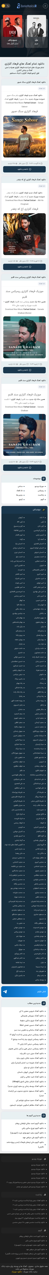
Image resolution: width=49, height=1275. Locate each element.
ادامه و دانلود (23, 169)
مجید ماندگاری (17, 871)
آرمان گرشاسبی (39, 530)
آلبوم (42, 499)
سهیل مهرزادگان (17, 753)
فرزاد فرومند (18, 818)
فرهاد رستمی (18, 823)
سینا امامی (19, 740)
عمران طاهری (18, 805)
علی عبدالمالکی (38, 783)
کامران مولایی (18, 831)
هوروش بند (40, 971)
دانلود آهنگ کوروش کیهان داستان (30, 1072)
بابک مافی (19, 609)
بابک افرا (20, 605)
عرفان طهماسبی (17, 775)
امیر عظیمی (19, 587)
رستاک (41, 683)
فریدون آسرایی (39, 827)
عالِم (21, 770)
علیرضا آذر (40, 792)
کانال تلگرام (41, 991)
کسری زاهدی (18, 836)
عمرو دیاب (40, 810)
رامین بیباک (19, 679)
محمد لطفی (39, 897)
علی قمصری (18, 783)
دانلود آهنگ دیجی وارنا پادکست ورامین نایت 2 (29, 1205)
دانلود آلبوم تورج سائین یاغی (33, 1128)
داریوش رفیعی (18, 670)
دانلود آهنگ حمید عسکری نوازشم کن (30, 1100)
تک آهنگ (19, 490)
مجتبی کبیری (39, 862)
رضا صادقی (19, 687)
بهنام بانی (19, 618)
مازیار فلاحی (39, 849)
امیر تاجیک (19, 578)
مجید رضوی (39, 871)
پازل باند (20, 626)
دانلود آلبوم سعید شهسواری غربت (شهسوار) (27, 1133)
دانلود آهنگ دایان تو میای (34, 1067)
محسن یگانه (18, 884)
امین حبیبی (40, 600)
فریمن (20, 827)
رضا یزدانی (40, 696)
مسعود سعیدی (17, 910)
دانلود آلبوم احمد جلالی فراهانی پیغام (29, 1123)
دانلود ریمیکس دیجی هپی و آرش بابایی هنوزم (26, 1048)
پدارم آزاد (41, 631)
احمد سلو (19, 557)
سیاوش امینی (18, 735)
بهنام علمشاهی (17, 622)
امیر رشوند (19, 583)
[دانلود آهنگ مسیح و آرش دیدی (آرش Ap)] (12, 26)
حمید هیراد (40, 670)
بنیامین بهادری (17, 613)
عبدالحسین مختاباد (37, 775)
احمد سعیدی (39, 557)
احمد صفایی (39, 561)
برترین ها (19, 495)
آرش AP (20, 522)
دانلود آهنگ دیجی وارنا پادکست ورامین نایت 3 (29, 1200)
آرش (42, 522)
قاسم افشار (40, 831)
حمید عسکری (18, 666)
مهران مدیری (39, 940)
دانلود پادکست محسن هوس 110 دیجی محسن (28, 1222)
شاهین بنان (19, 757)
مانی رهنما (19, 853)
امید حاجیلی (39, 578)
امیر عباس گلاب (38, 587)
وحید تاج (19, 971)
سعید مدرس (39, 727)
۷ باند (42, 517)
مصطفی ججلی (17, 919)
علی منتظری (19, 788)
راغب (42, 679)
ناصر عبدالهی (18, 958)
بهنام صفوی (40, 622)
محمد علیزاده (18, 892)
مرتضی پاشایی (18, 906)
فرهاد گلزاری (23, 95)
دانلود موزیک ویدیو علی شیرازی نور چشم (31, 1187)
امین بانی (40, 596)
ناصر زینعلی (40, 958)
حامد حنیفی (18, 648)
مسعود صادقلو (17, 914)
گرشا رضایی (19, 840)
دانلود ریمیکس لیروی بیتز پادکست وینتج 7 (27, 1039)
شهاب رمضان (39, 766)
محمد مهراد (18, 897)
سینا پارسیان (39, 744)
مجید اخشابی (18, 862)
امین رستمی (18, 596)
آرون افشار (19, 535)
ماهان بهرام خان (38, 858)
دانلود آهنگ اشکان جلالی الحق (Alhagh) (28, 1081)
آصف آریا (41, 539)
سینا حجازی (19, 744)
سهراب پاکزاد (18, 727)
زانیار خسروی (18, 705)
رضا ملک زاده (18, 692)
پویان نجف (19, 639)
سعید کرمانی (39, 722)
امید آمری (40, 574)
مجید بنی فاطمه (17, 866)
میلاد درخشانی (38, 949)
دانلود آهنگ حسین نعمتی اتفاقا (32, 1025)
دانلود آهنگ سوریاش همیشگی (32, 1016)
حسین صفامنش (17, 661)
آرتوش (20, 517)
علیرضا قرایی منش (37, 801)
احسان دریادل (18, 548)
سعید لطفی (19, 722)
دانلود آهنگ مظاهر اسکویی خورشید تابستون (27, 1105)
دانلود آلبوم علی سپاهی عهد (33, 1137)
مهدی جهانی (18, 927)
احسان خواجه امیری (37, 548)
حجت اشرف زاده (38, 657)
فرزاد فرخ (19, 814)
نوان (42, 962)
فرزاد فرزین (40, 818)
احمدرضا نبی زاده (16, 561)
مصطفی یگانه (39, 923)
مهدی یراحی (18, 932)
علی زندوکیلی (18, 779)
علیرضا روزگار (39, 796)
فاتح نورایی (40, 814)
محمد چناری (39, 892)
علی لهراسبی (39, 788)
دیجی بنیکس (18, 674)
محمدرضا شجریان (37, 901)
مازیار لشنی (19, 849)
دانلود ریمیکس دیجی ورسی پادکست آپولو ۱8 (27, 1034)
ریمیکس (41, 490)
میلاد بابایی (19, 945)
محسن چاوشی (38, 879)
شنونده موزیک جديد (37, 99)
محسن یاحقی (39, 884)
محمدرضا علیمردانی (15, 901)
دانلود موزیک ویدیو (38, 1165)
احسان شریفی (39, 552)
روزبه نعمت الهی (17, 700)
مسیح (41, 919)
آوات (21, 539)
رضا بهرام (19, 683)
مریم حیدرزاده (39, 910)
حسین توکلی (18, 657)
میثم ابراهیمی (39, 945)
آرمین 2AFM (18, 530)
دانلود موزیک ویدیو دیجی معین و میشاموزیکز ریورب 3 (26, 1182)
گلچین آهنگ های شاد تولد (14, 845)
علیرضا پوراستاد (17, 792)
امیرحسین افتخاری (16, 591)
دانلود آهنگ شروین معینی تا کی (31, 1011)
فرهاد (42, 823)
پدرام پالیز (19, 631)
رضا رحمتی (40, 687)
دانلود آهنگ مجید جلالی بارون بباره (30, 1058)
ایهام (21, 600)
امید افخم (19, 574)
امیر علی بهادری (38, 591)
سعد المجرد (18, 714)
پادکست (41, 495)
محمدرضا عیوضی (37, 906)
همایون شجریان (17, 967)
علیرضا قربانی (18, 801)
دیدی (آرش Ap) (12, 42)
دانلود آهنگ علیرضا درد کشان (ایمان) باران (27, 1063)
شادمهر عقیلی (39, 757)
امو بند (20, 570)
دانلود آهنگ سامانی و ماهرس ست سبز (29, 1030)
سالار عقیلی (40, 709)
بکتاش (41, 613)
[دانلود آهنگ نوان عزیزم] (36, 26)
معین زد (20, 923)
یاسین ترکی (19, 975)
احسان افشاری (39, 544)
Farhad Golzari (30, 103)
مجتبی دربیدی (17, 858)
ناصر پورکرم (19, 953)
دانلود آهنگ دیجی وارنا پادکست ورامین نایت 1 (29, 1209)
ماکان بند (40, 853)
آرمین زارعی (40, 535)
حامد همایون (39, 652)
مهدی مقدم (39, 932)
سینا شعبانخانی (38, 753)
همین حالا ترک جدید (38, 301)
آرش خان (41, 526)
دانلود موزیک (17, 1271)
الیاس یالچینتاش (38, 570)
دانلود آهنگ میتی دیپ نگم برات (32, 1053)
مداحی (20, 486)
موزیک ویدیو (39, 486)
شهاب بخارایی (18, 762)
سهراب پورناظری (38, 731)
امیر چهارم (40, 583)
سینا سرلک (19, 748)
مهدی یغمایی (39, 936)
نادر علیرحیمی (39, 953)
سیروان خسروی (38, 740)
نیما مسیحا (40, 967)
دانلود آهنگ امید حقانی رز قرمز (32, 1077)
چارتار (21, 644)
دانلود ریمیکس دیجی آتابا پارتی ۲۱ (31, 1044)
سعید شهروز (18, 718)
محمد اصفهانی (38, 888)
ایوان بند (41, 605)
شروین (41, 762)
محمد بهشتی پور (16, 888)
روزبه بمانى (40, 700)
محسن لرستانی (17, 879)
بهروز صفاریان (39, 618)
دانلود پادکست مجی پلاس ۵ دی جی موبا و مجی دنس (26, 1214)
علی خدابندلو (39, 779)
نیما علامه (19, 962)
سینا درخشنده (39, 748)
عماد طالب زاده (38, 805)
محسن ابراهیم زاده (16, 875)
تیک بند (41, 644)
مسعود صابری (39, 914)
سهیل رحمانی (18, 731)
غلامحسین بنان (17, 810)
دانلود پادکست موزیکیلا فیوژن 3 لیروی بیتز (30, 1218)
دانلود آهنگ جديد (35, 95)
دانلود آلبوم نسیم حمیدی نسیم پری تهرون (30, 1258)
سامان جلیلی (39, 714)
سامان (20, 709)
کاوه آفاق (41, 836)
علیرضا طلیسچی (17, 796)
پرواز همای (40, 635)
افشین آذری (19, 565)
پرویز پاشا (19, 635)
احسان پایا (19, 544)
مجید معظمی (39, 875)
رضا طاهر (41, 692)
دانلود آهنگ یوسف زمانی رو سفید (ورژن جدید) (26, 1086)
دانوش (41, 674)
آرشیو (21, 499)
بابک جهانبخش (38, 609)
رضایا (21, 696)
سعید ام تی (40, 718)
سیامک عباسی (39, 735)
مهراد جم (19, 936)
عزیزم (36, 42)
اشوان (42, 565)
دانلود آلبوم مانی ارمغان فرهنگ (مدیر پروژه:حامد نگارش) (25, 1144)
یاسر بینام (40, 975)
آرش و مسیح (18, 526)
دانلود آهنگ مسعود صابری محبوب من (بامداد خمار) (26, 1093)
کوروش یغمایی (38, 840)
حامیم (20, 652)
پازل (42, 626)
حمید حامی (40, 666)
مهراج (21, 949)
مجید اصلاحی (39, 866)
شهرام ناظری (39, 770)
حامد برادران (39, 648)
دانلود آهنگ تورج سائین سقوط (32, 1020)
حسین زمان (40, 661)
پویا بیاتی (40, 639)
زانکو (42, 705)
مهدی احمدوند (38, 927)
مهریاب (20, 940)
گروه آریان (40, 845)
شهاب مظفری (18, 766)
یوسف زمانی (39, 980)
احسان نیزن (18, 552)
